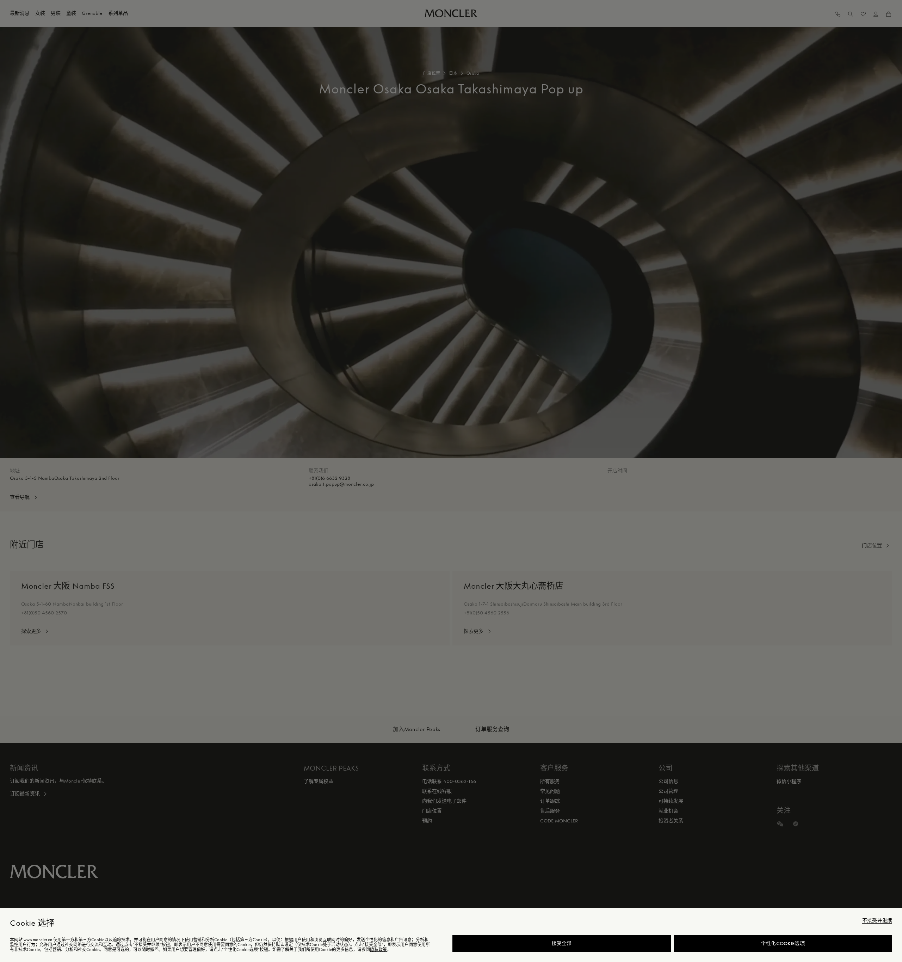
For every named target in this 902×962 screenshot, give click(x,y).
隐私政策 (378, 949)
